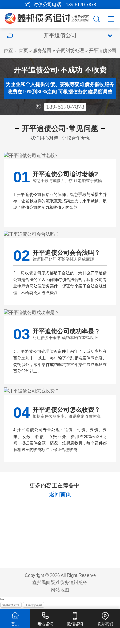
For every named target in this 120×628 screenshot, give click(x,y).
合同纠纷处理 (70, 50)
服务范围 (42, 50)
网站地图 (60, 589)
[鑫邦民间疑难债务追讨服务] (46, 17)
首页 (23, 50)
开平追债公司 (103, 50)
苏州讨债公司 (10, 605)
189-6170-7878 (65, 106)
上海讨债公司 (33, 605)
